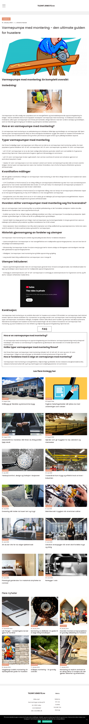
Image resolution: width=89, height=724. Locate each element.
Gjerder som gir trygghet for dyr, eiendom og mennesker (63, 441)
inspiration (5, 399)
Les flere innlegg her (44, 371)
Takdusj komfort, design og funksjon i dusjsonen (21, 475)
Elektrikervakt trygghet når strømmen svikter (63, 511)
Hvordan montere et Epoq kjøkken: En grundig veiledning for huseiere (73, 632)
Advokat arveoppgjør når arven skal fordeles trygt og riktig (65, 546)
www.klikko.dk (38, 711)
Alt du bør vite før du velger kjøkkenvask (17, 545)
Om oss (57, 702)
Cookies (57, 704)
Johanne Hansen (21, 22)
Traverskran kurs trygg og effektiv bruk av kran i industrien (64, 476)
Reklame (57, 699)
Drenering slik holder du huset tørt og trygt (18, 511)
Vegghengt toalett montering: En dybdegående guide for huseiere (15, 670)
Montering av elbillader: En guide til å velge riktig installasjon (44, 632)
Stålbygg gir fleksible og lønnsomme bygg (18, 404)
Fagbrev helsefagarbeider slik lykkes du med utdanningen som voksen (62, 405)
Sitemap (57, 710)
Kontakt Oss (57, 707)
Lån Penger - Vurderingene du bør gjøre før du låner (15, 632)
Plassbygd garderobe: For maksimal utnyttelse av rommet (21, 581)
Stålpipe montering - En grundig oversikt (43, 670)
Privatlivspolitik (47, 721)
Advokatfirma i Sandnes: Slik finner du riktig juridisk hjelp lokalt (22, 441)
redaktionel (6, 19)
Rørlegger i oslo (51, 580)
